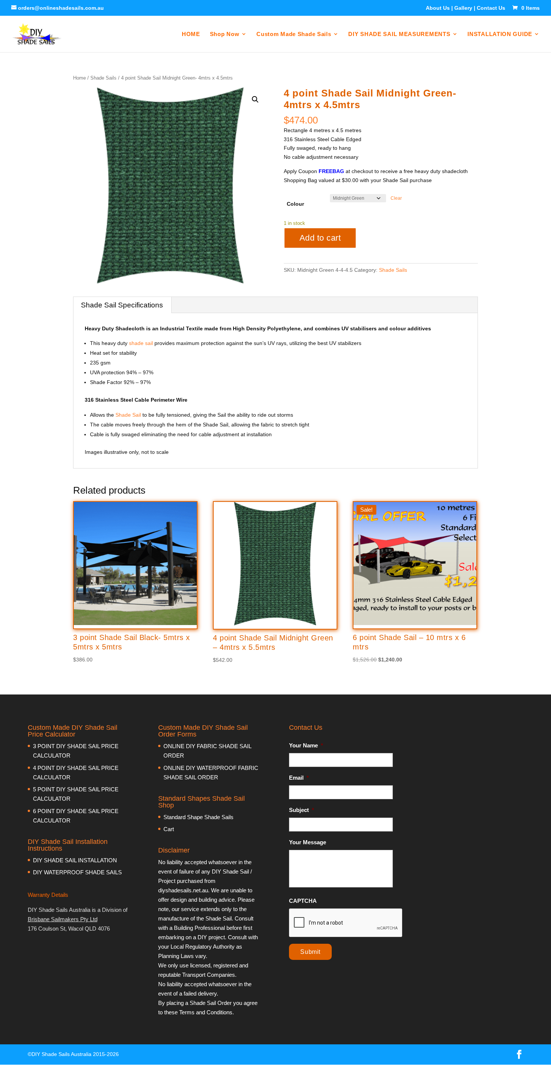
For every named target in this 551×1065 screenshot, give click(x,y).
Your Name (306, 745)
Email (299, 777)
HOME (191, 34)
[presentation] (346, 923)
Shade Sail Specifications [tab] (122, 305)
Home (79, 78)
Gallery (463, 8)
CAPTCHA (303, 901)
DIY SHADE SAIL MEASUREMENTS (399, 34)
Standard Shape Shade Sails (198, 817)
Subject (301, 810)
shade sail (140, 343)
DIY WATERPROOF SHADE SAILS (77, 872)
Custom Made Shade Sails (293, 34)
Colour (295, 204)
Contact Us (491, 8)
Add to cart (320, 238)
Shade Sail (128, 415)
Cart (168, 829)
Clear (396, 198)
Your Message (307, 842)
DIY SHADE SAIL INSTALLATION (75, 860)
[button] (255, 99)
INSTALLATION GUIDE (499, 34)
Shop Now (225, 34)
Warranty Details (48, 895)
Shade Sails (103, 78)
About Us (438, 8)
